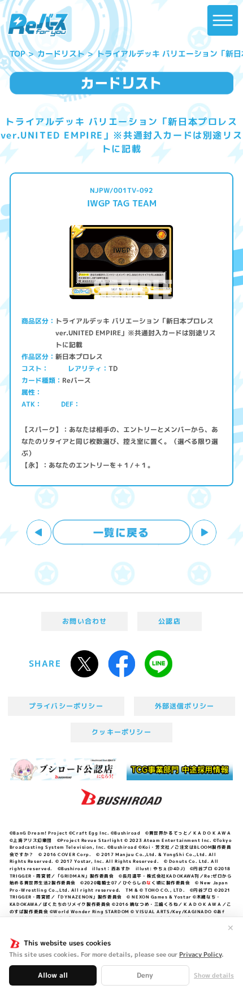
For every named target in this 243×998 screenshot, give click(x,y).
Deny (145, 975)
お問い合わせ (84, 621)
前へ (39, 532)
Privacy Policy (200, 954)
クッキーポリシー (121, 732)
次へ (204, 532)
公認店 (169, 621)
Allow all (53, 975)
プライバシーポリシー (66, 706)
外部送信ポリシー (185, 706)
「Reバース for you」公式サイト (37, 25)
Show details (214, 976)
